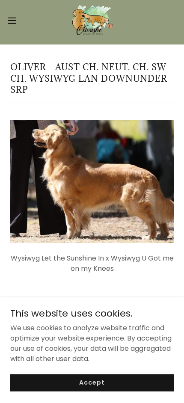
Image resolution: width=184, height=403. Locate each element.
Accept (91, 382)
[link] (92, 20)
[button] (16, 20)
